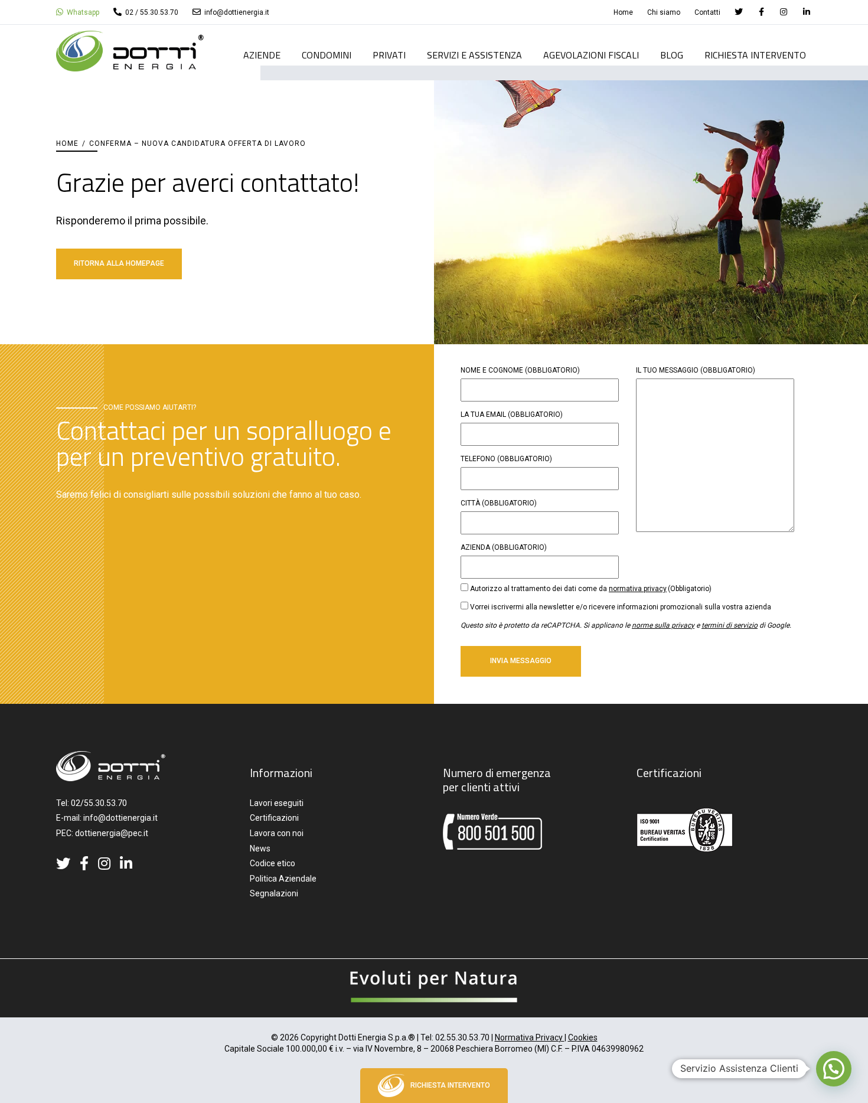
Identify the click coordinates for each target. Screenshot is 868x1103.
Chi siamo (663, 12)
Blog (671, 56)
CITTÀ (499, 503)
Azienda (504, 547)
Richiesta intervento (755, 56)
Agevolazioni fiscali (591, 56)
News (260, 848)
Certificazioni (274, 818)
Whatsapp (82, 12)
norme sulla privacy (663, 625)
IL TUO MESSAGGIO (695, 370)
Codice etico (272, 863)
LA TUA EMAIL (512, 414)
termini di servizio (729, 625)
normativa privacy (638, 589)
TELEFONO (506, 459)
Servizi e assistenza (474, 56)
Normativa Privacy (529, 1037)
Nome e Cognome (520, 370)
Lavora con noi (277, 833)
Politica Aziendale (283, 878)
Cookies (583, 1037)
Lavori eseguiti (277, 803)
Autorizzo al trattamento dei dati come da (591, 589)
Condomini (326, 56)
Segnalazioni (274, 893)
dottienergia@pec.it (111, 833)
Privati (389, 56)
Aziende (261, 56)
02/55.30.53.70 (99, 803)
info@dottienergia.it (236, 12)
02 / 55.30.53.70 (150, 12)
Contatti (707, 12)
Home (623, 12)
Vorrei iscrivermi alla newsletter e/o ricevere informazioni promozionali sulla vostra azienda (620, 607)
